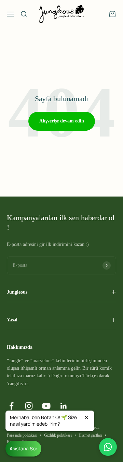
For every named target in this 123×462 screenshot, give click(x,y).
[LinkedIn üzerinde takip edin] (63, 406)
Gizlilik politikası (58, 435)
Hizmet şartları (90, 435)
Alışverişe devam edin (61, 120)
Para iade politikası (22, 435)
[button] (49, 421)
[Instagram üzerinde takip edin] (28, 406)
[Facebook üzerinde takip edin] (11, 406)
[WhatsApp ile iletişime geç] (108, 447)
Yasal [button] (12, 319)
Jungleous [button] (17, 292)
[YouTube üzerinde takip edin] (46, 406)
